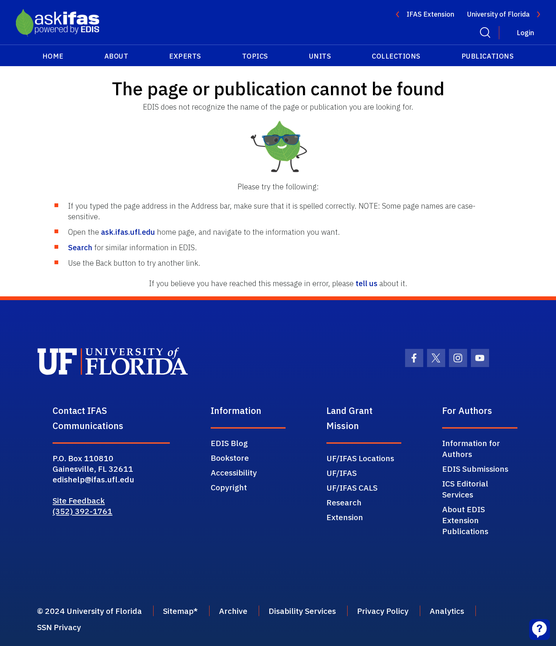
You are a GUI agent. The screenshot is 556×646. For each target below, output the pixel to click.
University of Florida (498, 14)
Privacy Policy (382, 611)
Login (525, 32)
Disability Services (302, 611)
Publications (487, 56)
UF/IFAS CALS (351, 487)
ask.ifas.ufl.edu (128, 232)
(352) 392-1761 (82, 511)
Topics (255, 56)
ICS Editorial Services (465, 489)
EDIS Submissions (475, 468)
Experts (185, 56)
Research (344, 502)
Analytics (447, 611)
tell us (366, 283)
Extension (344, 517)
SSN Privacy (59, 627)
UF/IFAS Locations (360, 458)
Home (53, 56)
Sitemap (178, 611)
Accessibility (234, 472)
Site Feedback (79, 500)
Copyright (229, 487)
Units (320, 56)
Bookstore (230, 457)
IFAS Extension (430, 14)
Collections (396, 56)
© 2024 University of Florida (89, 611)
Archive (233, 611)
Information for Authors (471, 448)
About (116, 56)
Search (80, 247)
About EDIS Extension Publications (465, 520)
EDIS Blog (229, 443)
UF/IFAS (341, 473)
